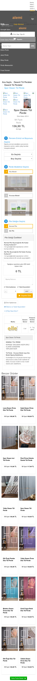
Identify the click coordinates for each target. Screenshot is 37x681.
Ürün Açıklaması (11, 287)
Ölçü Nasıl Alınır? (12, 311)
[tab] (18, 306)
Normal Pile (13, 226)
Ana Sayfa (7, 82)
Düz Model (13, 172)
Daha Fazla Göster (17, 678)
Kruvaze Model (14, 195)
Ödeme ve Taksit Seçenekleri (15, 307)
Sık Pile (11, 231)
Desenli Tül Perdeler (23, 82)
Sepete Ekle (25, 295)
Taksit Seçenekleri (24, 287)
